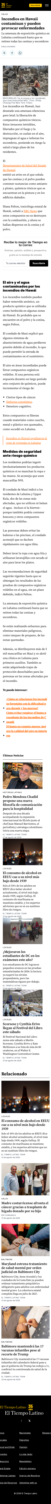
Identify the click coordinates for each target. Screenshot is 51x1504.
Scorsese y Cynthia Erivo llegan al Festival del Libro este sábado (22, 1028)
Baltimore (6, 1259)
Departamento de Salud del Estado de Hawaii (24, 167)
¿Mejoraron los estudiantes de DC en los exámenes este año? (21, 955)
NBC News (30, 211)
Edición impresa (27, 1468)
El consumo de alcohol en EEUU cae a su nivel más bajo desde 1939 (22, 876)
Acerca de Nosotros (29, 1475)
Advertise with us (28, 1483)
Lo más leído (25, 1454)
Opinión (23, 1447)
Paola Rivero (8, 47)
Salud (4, 14)
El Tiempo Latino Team (15, 834)
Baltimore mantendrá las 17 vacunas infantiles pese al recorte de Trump (22, 1350)
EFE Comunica (8, 1215)
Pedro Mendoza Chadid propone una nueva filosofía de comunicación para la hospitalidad (22, 802)
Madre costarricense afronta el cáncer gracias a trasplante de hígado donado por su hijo (24, 1207)
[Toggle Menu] (47, 5)
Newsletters (25, 1461)
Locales (7, 868)
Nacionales (25, 1433)
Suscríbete (35, 5)
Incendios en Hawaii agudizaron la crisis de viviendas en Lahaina (26, 440)
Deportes (24, 1440)
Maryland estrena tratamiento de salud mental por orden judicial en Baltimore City (24, 1267)
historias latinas (12, 792)
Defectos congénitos (19, 402)
